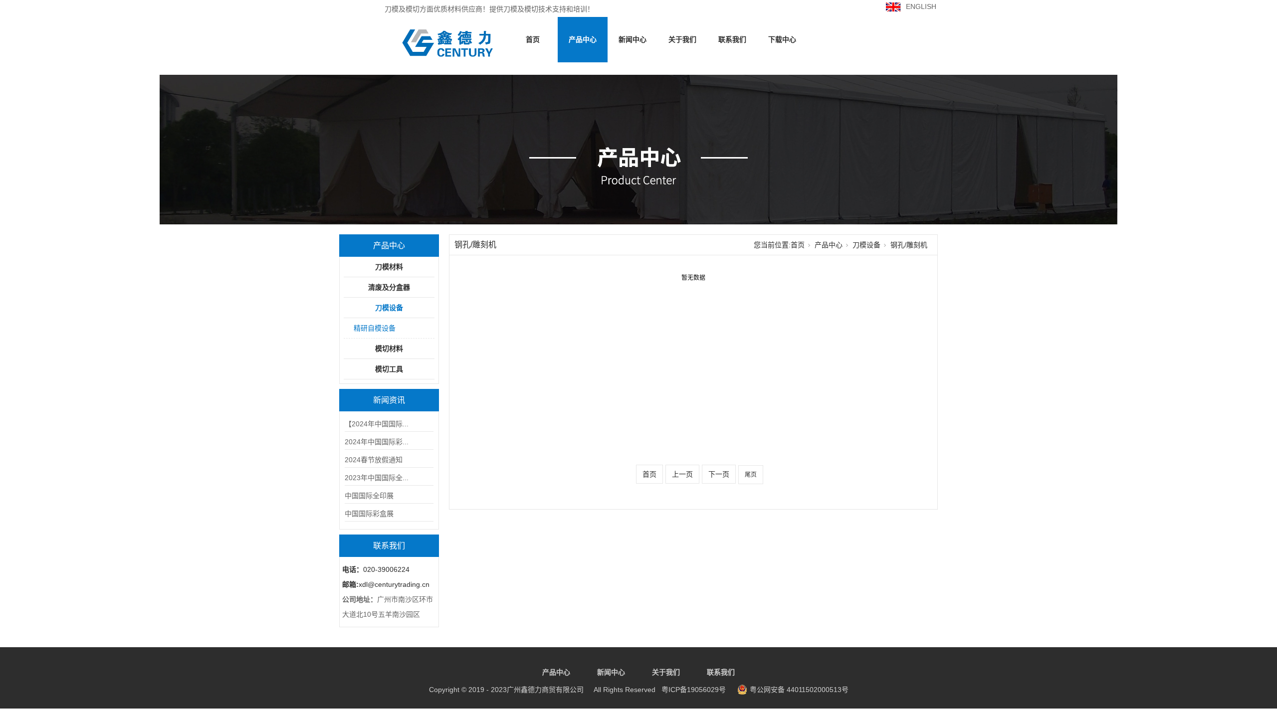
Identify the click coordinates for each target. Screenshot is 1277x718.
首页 (533, 39)
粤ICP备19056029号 (577, 690)
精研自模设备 (375, 328)
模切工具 (389, 369)
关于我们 (682, 39)
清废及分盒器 (389, 287)
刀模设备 (389, 308)
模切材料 (389, 349)
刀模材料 (389, 267)
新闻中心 (632, 39)
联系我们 (732, 39)
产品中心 (583, 39)
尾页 (751, 474)
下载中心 (782, 39)
